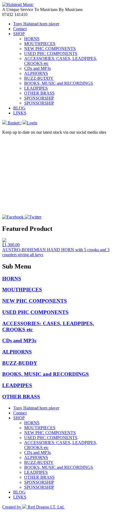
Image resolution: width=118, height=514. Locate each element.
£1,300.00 (11, 244)
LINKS (19, 113)
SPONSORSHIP (39, 98)
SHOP (19, 33)
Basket (14, 123)
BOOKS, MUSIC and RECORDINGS (58, 83)
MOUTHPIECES (39, 43)
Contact (20, 28)
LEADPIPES (36, 88)
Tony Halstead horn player (36, 23)
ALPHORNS (36, 73)
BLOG (19, 108)
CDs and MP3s (37, 68)
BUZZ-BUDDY (39, 78)
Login (32, 123)
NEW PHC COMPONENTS (50, 48)
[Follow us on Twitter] (33, 217)
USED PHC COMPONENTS (50, 53)
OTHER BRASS (39, 93)
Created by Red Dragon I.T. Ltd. (33, 507)
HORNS (32, 38)
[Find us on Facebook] (13, 217)
